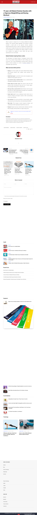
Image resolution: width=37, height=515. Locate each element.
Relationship (5, 471)
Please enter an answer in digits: (8, 198)
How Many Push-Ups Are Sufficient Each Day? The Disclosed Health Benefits (28, 171)
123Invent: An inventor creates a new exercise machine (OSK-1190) (20, 112)
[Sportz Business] (16, 2)
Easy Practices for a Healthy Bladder (14, 246)
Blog (4, 467)
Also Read (11, 113)
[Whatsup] (3, 52)
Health (9, 249)
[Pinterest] (32, 129)
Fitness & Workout (6, 17)
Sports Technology (6, 469)
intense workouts (26, 62)
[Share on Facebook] (3, 44)
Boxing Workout (6, 127)
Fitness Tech (5, 431)
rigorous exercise (19, 127)
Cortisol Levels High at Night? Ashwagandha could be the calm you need (20, 403)
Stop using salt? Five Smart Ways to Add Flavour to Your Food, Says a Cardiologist (19, 408)
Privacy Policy (5, 501)
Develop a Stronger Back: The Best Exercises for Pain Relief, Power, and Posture (7, 171)
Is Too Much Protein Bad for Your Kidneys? (15, 411)
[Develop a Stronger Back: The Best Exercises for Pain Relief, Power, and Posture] (8, 164)
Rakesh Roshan (12, 127)
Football (4, 487)
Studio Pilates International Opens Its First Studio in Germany (18, 390)
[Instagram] (3, 54)
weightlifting (26, 127)
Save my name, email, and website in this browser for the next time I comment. (16, 196)
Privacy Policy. (30, 513)
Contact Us (4, 506)
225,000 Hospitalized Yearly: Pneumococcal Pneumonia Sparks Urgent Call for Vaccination (20, 259)
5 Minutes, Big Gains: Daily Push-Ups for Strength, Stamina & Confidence (13, 272)
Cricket (4, 485)
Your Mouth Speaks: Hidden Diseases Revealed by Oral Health (18, 254)
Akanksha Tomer (18, 138)
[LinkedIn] (3, 49)
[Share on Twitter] (3, 47)
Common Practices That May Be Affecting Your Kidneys (17, 250)
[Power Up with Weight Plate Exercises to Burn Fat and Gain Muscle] (18, 164)
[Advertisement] (18, 6)
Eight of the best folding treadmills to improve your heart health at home (19, 301)
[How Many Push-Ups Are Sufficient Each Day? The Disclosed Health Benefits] (29, 164)
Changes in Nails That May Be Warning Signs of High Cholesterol (18, 263)
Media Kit (4, 499)
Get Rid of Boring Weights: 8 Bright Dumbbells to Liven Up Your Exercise (20, 386)
